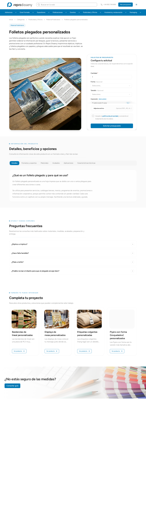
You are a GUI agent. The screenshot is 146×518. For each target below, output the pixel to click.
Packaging (133, 12)
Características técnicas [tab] (86, 163)
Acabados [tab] (56, 163)
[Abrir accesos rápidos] (136, 4)
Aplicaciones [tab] (68, 163)
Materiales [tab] (44, 163)
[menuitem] (16, 12)
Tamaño (97, 90)
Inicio (11, 20)
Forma (96, 82)
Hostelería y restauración (113, 12)
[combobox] (111, 86)
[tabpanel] (73, 186)
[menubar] (73, 12)
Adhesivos (8, 12)
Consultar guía (12, 386)
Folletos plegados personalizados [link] (76, 20)
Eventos (73, 12)
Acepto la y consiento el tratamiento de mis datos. (111, 117)
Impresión (98, 99)
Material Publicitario (53, 20)
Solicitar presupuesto (112, 126)
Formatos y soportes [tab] (29, 163)
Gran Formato (25, 12)
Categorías (21, 20)
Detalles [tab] (14, 163)
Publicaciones (58, 12)
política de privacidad (110, 116)
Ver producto (18, 351)
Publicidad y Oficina (90, 12)
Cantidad (94, 73)
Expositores (41, 12)
